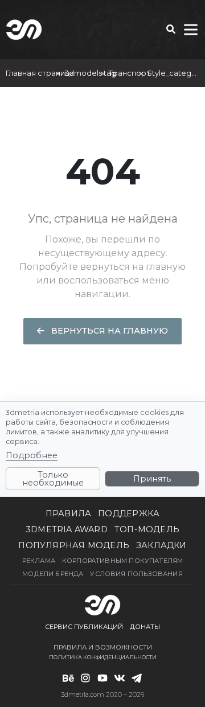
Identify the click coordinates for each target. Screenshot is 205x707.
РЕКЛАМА (38, 561)
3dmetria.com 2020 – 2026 (102, 694)
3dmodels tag (90, 73)
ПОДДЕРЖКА (128, 513)
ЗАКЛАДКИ (161, 545)
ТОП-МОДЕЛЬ (146, 529)
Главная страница (40, 73)
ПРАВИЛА (69, 513)
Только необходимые (53, 479)
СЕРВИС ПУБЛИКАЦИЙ (84, 627)
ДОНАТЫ (145, 627)
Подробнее (32, 455)
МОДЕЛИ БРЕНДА (52, 574)
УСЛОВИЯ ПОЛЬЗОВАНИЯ (136, 574)
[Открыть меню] (190, 29)
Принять (152, 479)
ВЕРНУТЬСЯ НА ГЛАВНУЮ (108, 331)
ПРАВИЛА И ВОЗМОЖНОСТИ (103, 647)
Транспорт (129, 73)
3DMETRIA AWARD (67, 529)
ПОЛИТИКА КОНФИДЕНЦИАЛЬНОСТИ (103, 657)
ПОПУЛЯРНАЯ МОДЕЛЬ (73, 545)
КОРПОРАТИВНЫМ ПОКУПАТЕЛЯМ (122, 561)
